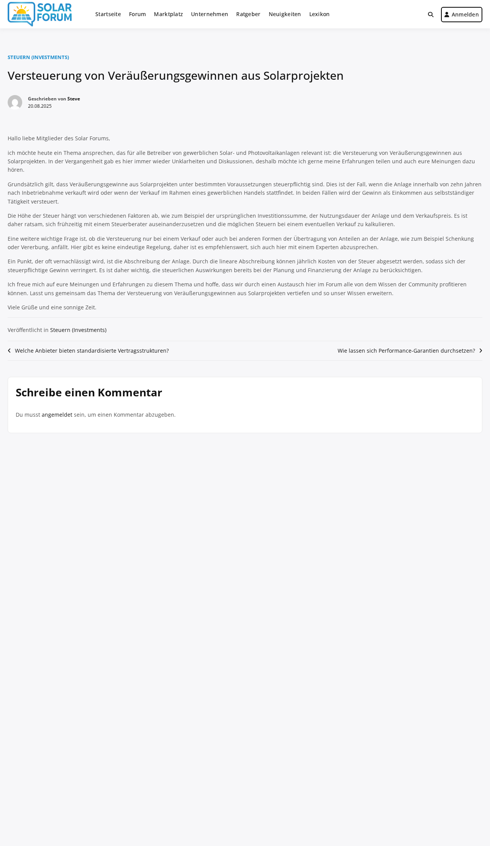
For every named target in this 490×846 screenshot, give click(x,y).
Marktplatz (168, 14)
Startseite (108, 14)
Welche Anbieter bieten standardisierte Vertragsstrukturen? (92, 350)
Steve (73, 98)
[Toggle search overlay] (430, 14)
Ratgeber (248, 14)
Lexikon (319, 14)
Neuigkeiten (285, 14)
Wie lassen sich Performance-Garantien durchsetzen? (406, 350)
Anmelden (465, 14)
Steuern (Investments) (38, 57)
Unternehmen (209, 14)
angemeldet (57, 414)
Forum (137, 14)
